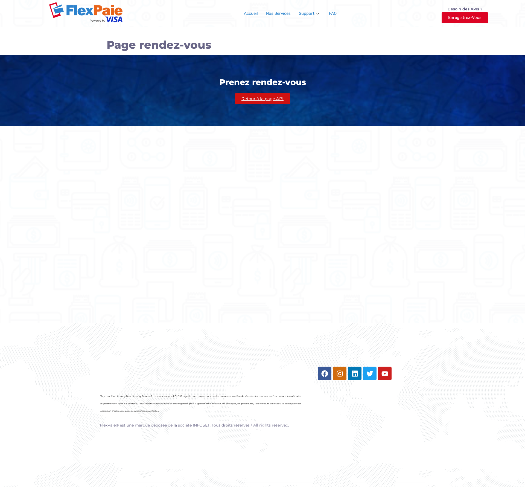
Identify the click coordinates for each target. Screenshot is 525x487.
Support (306, 13)
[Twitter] (370, 373)
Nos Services (278, 13)
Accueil (251, 13)
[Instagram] (339, 373)
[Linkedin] (354, 373)
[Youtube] (385, 373)
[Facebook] (324, 373)
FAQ (333, 13)
